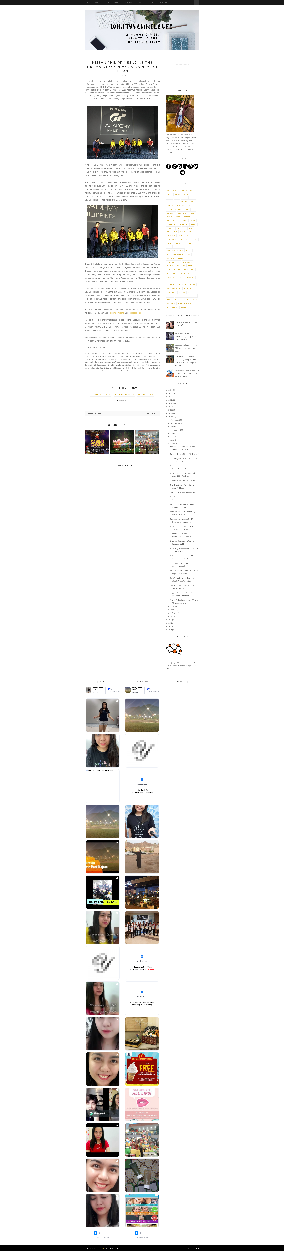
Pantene (170, 266)
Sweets (190, 292)
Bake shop (187, 194)
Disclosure (164, 2)
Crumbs (191, 213)
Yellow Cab (171, 303)
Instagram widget (104, 1237)
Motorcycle (171, 258)
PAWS (190, 266)
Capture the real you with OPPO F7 (146, 450)
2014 (170, 623)
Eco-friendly (187, 217)
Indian (169, 243)
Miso (168, 254)
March (173, 610)
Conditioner (182, 213)
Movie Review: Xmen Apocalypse (183, 492)
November (174, 423)
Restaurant (190, 277)
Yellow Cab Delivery (184, 303)
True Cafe (178, 300)
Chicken (169, 209)
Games (175, 232)
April (172, 606)
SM (168, 288)
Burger (169, 202)
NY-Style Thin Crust (173, 262)
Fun (168, 232)
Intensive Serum (191, 243)
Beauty (98, 2)
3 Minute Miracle (172, 190)
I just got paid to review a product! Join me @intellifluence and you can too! (181, 666)
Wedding (187, 300)
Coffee (187, 209)
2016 (170, 417)
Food (116, 2)
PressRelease (171, 277)
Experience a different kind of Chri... (120, 449)
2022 (170, 397)
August (173, 433)
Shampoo (192, 284)
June (172, 440)
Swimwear (179, 296)
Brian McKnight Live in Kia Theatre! (184, 454)
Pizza (192, 269)
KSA (175, 247)
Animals (169, 194)
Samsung (170, 281)
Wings (195, 300)
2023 (170, 393)
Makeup (188, 251)
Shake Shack (182, 284)
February (174, 613)
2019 (170, 407)
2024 (170, 390)
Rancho (181, 277)
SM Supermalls (188, 288)
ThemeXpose (102, 1248)
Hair (189, 232)
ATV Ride (178, 194)
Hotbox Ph (184, 239)
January (173, 616)
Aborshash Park (186, 190)
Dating (169, 217)
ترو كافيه (183, 307)
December (174, 420)
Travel (139, 2)
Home (88, 2)
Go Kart (182, 232)
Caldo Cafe (170, 205)
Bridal (177, 198)
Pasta (183, 266)
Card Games (181, 205)
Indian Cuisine (178, 243)
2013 (170, 626)
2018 (170, 410)
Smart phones (171, 292)
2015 (170, 620)
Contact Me (151, 2)
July (172, 437)
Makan (181, 247)
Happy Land (171, 235)
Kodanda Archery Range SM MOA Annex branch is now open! (186, 348)
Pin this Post (147, 394)
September (175, 430)
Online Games (187, 262)
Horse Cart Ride (172, 239)
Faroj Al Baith (171, 224)
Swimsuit (170, 296)
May (172, 443)
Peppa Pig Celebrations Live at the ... (97, 449)
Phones (185, 269)
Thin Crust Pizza (190, 296)
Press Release (127, 2)
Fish (178, 228)
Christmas (178, 209)
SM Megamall (176, 288)
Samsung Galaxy (181, 281)
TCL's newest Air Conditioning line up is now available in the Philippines (186, 337)
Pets (168, 269)
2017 (170, 413)
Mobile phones (178, 254)
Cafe (176, 202)
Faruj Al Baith (183, 224)
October (174, 427)
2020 (170, 403)
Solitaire (182, 292)
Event (107, 2)
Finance (193, 224)
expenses (192, 220)
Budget (192, 198)
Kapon (169, 247)
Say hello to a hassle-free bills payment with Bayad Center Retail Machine (187, 374)
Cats (189, 205)
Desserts (177, 217)
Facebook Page (135, 313)
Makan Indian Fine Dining (175, 251)
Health (180, 235)
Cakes (192, 202)
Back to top (193, 1248)
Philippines (176, 269)
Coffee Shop (171, 213)
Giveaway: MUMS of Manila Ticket (183, 480)
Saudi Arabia (171, 284)
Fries (190, 228)
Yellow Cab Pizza (172, 307)
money (188, 254)
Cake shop (184, 202)
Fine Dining (170, 228)
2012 (170, 630)
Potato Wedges (172, 273)
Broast (184, 198)
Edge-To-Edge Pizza (173, 220)
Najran (180, 258)
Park (177, 266)
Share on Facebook (101, 394)
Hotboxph (194, 239)
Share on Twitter (126, 394)
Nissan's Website (116, 313)
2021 (170, 400)
